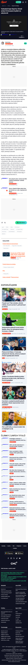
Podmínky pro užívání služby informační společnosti (13, 655)
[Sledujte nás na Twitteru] (14, 558)
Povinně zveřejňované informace (14, 661)
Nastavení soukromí (9, 658)
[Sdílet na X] (5, 223)
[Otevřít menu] (25, 2)
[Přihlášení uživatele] (23, 2)
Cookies (21, 656)
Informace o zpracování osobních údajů (12, 656)
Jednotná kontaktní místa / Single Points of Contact (11, 660)
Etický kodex (23, 660)
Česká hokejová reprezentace (10, 243)
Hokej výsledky (6, 277)
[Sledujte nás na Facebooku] (8, 558)
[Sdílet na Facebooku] (2, 223)
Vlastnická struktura (18, 658)
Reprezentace (15, 277)
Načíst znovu (14, 25)
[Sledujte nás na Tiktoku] (17, 558)
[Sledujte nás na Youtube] (20, 558)
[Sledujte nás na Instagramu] (11, 558)
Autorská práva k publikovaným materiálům (14, 653)
